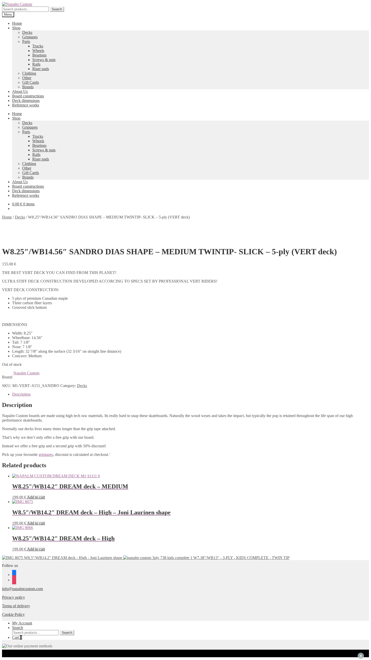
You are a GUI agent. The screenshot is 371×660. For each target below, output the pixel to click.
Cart (17, 637)
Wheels (38, 50)
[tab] (190, 394)
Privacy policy (13, 597)
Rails (36, 64)
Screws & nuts (44, 60)
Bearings (39, 55)
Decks (27, 32)
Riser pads (40, 69)
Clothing (29, 73)
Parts (26, 41)
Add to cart (36, 497)
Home (17, 23)
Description (21, 394)
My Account (22, 623)
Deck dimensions (26, 100)
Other (26, 78)
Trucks (37, 46)
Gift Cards (30, 82)
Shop (16, 28)
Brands (28, 87)
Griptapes (30, 37)
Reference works (25, 105)
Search (57, 9)
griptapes (46, 454)
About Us (20, 91)
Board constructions (28, 96)
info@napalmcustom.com (22, 589)
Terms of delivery (16, 606)
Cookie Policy (13, 614)
